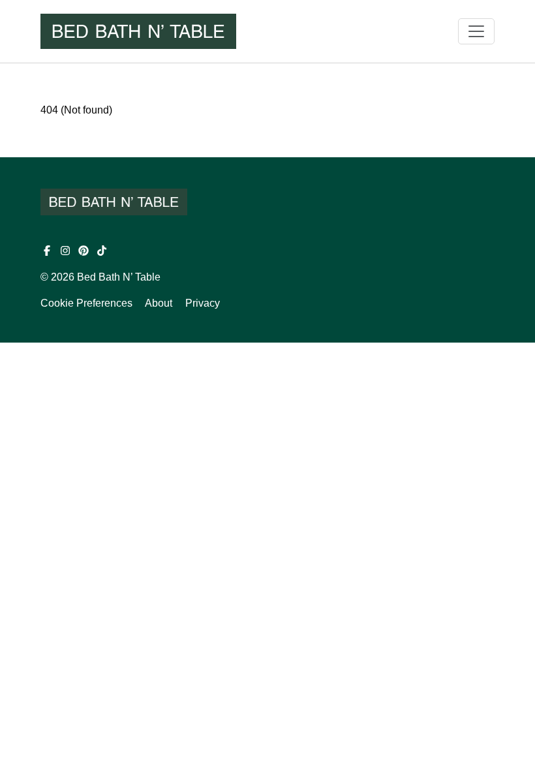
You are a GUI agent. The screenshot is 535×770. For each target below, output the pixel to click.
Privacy (202, 303)
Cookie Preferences (86, 303)
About (158, 303)
